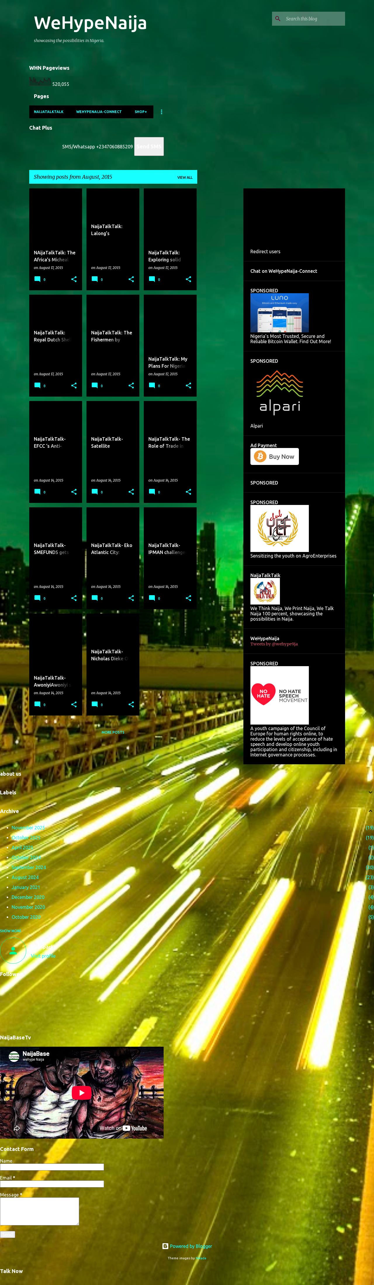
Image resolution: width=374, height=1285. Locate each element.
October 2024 (26, 857)
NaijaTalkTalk (48, 112)
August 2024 (25, 877)
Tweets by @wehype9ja (274, 644)
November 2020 (28, 907)
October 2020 (26, 917)
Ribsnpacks (43, 946)
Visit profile (43, 955)
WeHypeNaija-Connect (99, 112)
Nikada (201, 1258)
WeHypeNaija (90, 22)
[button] (73, 279)
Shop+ (141, 112)
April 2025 (22, 847)
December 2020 (28, 897)
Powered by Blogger (190, 1246)
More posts (113, 732)
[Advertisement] (220, 276)
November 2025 (28, 827)
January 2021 (26, 887)
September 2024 (29, 867)
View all (185, 177)
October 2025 (26, 837)
